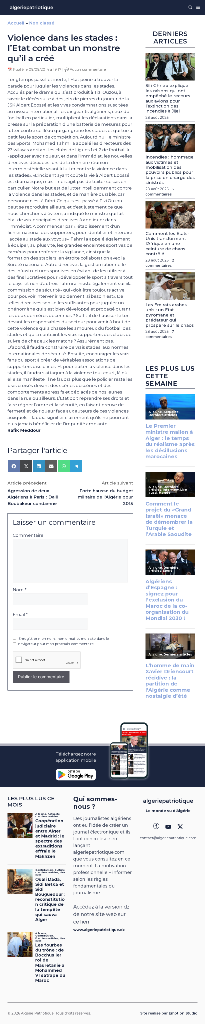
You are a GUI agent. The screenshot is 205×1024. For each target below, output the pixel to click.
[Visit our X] (180, 827)
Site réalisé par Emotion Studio (169, 1013)
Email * (20, 614)
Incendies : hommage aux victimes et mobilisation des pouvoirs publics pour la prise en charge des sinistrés (170, 169)
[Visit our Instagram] (168, 827)
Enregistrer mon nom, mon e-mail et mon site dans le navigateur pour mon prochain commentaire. (63, 641)
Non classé (41, 23)
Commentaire (28, 535)
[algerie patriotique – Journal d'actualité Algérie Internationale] (31, 7)
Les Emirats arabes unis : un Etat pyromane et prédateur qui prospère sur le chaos (170, 315)
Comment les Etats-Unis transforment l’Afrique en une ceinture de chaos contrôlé (167, 243)
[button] (190, 7)
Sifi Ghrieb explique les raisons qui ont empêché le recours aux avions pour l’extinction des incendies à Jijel (168, 98)
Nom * (19, 589)
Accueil (16, 23)
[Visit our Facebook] (156, 827)
